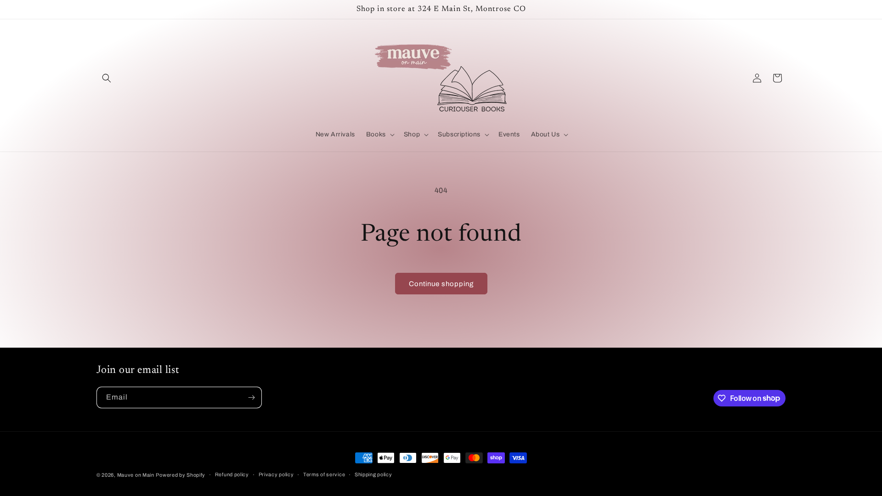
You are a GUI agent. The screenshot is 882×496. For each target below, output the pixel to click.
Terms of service (324, 474)
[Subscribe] (251, 397)
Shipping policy (373, 474)
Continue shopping (441, 283)
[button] (106, 78)
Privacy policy (276, 474)
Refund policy (232, 474)
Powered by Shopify (180, 475)
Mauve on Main (135, 475)
